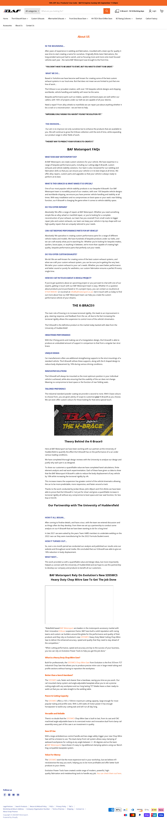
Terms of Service (58, 809)
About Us (18, 25)
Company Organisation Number (38, 809)
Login (154, 11)
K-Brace (62, 631)
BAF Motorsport (66, 628)
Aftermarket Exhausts (56, 18)
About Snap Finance (10, 811)
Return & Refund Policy (38, 806)
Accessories (7, 25)
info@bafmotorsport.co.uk (82, 292)
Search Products (21, 806)
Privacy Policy (61, 806)
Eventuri (139, 18)
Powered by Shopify (10, 817)
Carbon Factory (151, 18)
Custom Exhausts (37, 18)
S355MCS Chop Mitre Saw (78, 662)
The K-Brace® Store (19, 18)
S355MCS (85, 637)
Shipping (70, 809)
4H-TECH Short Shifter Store (101, 18)
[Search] (106, 11)
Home (5, 18)
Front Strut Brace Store (78, 18)
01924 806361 (51, 292)
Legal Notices (8, 806)
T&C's (71, 806)
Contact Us (30, 25)
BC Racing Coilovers (123, 18)
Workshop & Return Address (13, 809)
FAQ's (51, 806)
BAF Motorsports (54, 745)
